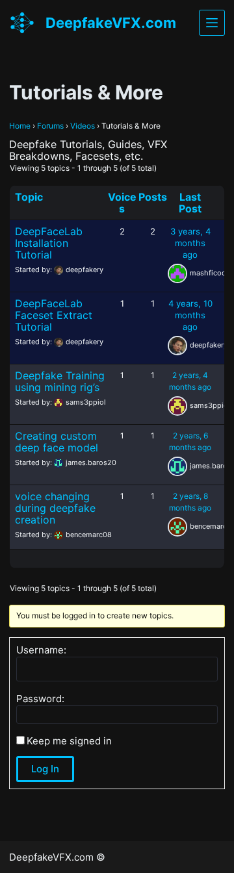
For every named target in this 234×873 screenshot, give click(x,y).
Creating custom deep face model (56, 441)
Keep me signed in (69, 741)
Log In (45, 769)
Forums (50, 126)
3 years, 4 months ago (190, 243)
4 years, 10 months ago (190, 315)
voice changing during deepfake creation (55, 508)
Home (20, 126)
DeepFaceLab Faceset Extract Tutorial (53, 315)
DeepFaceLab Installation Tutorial (49, 243)
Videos (82, 126)
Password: (40, 699)
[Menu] (212, 23)
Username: (41, 650)
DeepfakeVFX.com (111, 22)
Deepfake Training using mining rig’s (60, 381)
